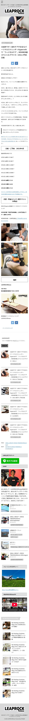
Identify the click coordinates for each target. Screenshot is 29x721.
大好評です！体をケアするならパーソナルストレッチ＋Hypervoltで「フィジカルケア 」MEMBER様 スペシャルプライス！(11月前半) (19, 411)
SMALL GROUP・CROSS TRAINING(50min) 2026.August (19, 554)
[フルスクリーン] (25, 610)
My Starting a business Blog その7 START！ (18, 691)
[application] (14, 605)
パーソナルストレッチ (8, 328)
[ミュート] (22, 610)
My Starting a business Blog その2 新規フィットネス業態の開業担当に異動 (19, 636)
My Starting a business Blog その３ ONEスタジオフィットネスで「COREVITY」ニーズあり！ (19, 648)
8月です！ (13, 542)
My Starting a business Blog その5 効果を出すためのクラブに (19, 670)
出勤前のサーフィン (15, 530)
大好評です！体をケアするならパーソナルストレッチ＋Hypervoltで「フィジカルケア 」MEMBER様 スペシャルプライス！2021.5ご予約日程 (19, 374)
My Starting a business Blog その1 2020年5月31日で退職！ (18, 624)
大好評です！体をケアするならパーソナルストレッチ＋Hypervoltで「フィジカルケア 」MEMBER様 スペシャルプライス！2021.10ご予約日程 (19, 429)
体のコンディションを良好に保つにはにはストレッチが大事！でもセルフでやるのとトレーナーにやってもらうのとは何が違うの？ (14, 139)
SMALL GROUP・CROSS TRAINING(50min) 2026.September (17, 518)
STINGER (23, 718)
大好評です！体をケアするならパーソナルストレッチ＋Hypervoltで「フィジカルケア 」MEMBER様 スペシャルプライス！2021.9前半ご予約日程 (19, 392)
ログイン (16, 340)
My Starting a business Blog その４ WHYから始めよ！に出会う (19, 660)
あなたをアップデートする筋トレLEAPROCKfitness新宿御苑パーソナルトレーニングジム (14, 715)
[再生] (4, 610)
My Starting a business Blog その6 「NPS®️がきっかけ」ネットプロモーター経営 (19, 682)
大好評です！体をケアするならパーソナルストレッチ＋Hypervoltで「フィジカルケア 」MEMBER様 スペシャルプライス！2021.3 (19, 356)
